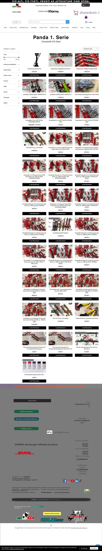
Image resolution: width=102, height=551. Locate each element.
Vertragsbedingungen (46, 492)
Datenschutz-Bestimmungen (17, 549)
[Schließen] (100, 548)
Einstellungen (84, 548)
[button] (85, 12)
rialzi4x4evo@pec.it (26, 489)
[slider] (4, 57)
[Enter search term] (67, 22)
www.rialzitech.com (43, 499)
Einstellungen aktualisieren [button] (79, 528)
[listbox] (16, 22)
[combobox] (91, 48)
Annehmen (94, 548)
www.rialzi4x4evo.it (55, 499)
